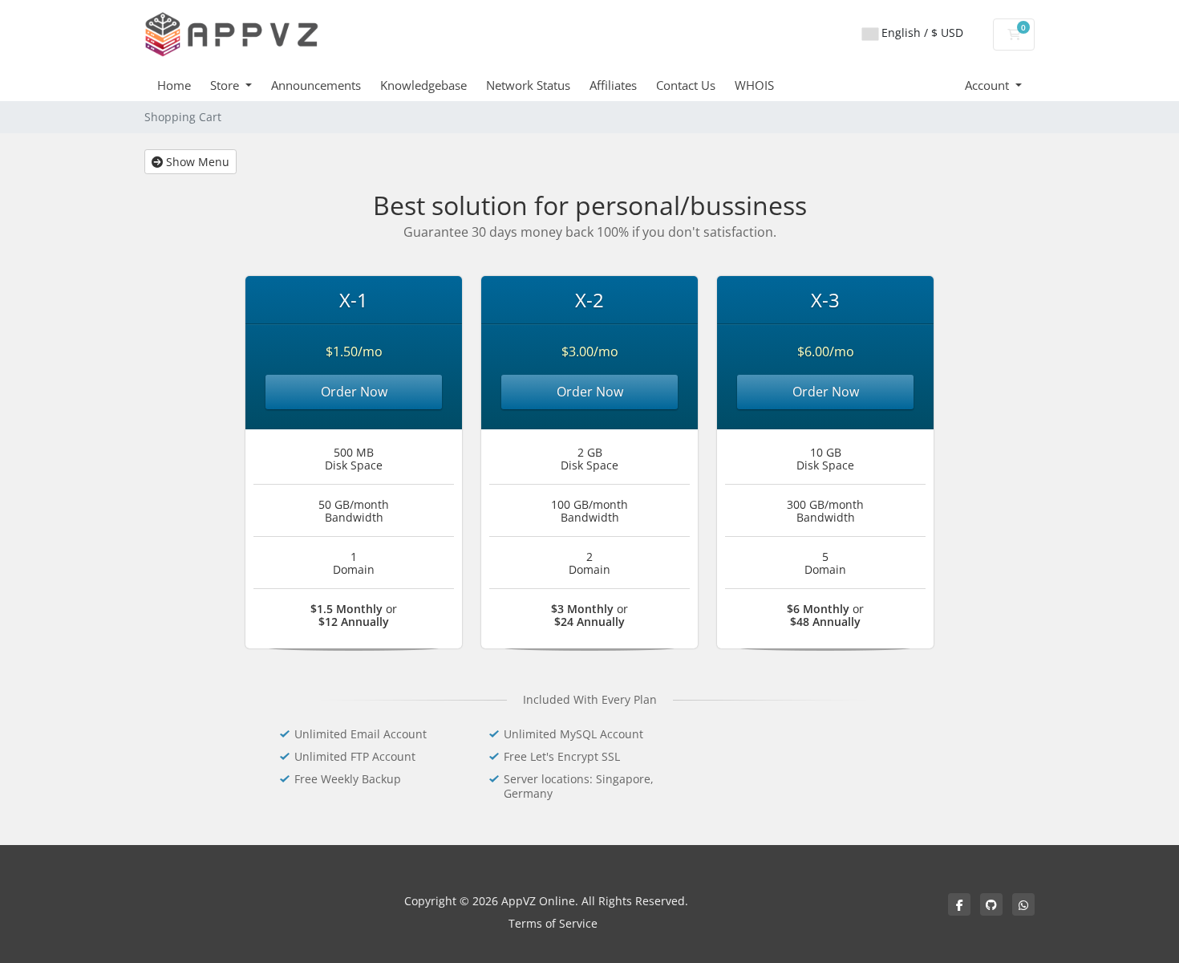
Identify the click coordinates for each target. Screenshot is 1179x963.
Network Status (528, 85)
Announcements (316, 85)
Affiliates (613, 85)
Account (988, 85)
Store (226, 85)
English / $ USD (920, 32)
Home (174, 85)
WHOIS (754, 85)
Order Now (354, 391)
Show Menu (196, 161)
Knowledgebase (423, 85)
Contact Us (685, 85)
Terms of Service (553, 923)
